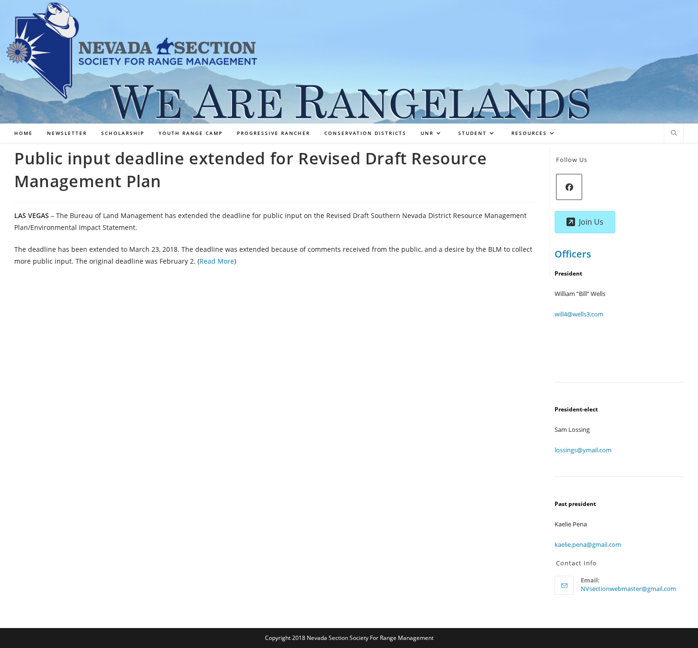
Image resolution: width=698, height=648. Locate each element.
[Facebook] (569, 187)
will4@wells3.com (579, 314)
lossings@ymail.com (583, 450)
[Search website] (673, 133)
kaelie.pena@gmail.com (588, 544)
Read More (216, 261)
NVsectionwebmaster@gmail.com (628, 588)
